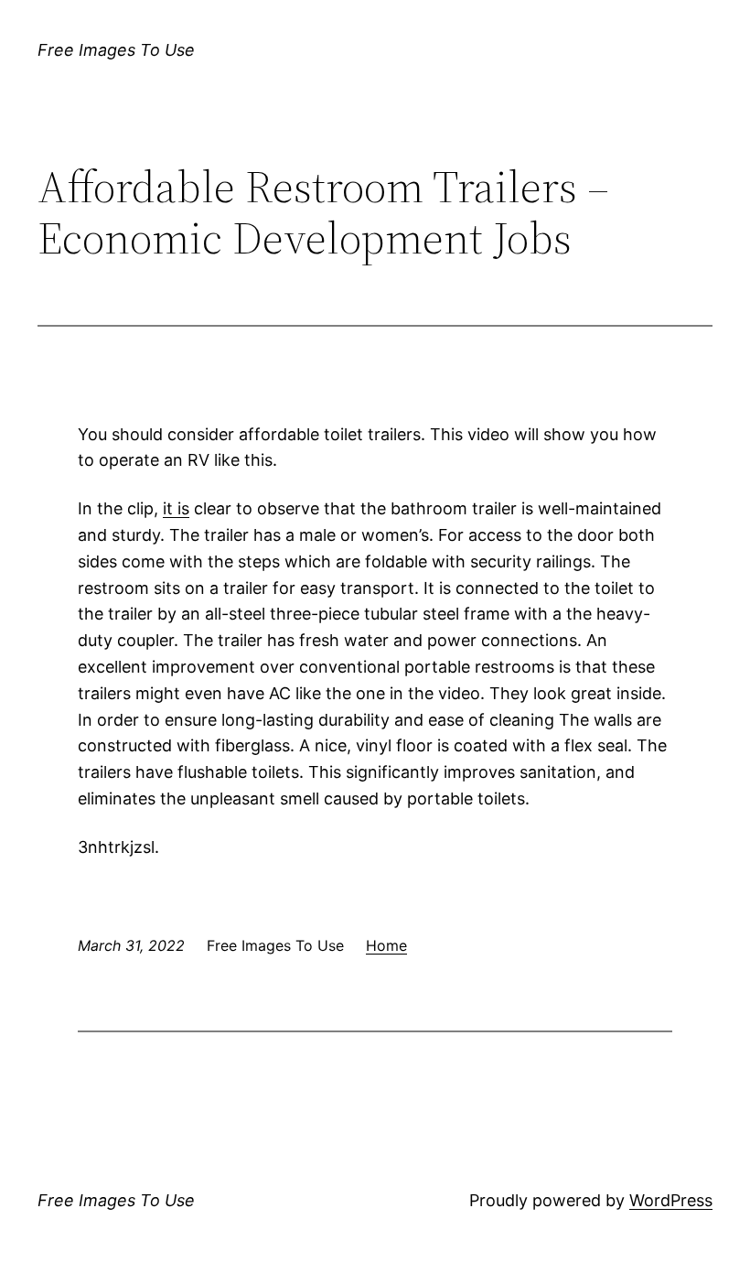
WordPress (670, 1200)
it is (176, 508)
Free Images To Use (116, 49)
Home (386, 945)
